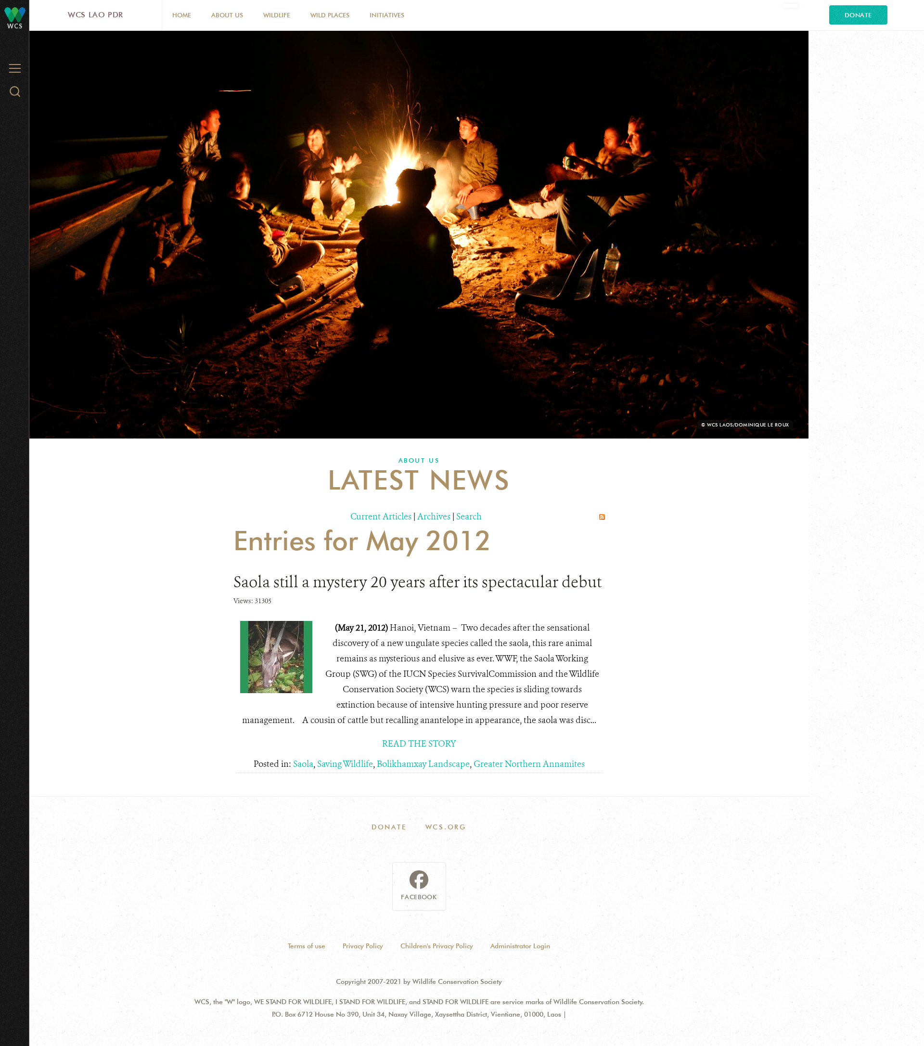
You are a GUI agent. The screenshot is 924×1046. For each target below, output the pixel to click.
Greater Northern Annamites (529, 764)
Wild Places (329, 15)
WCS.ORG (446, 827)
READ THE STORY (419, 743)
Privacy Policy (363, 946)
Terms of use (306, 946)
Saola (303, 764)
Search (469, 516)
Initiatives (387, 15)
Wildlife (276, 15)
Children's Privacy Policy (436, 946)
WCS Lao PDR (95, 14)
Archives (433, 516)
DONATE (389, 827)
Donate (858, 15)
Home (181, 15)
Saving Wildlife (345, 764)
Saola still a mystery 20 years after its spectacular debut (417, 582)
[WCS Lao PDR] (15, 14)
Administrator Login (520, 946)
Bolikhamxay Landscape (423, 764)
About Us (227, 15)
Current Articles (380, 516)
